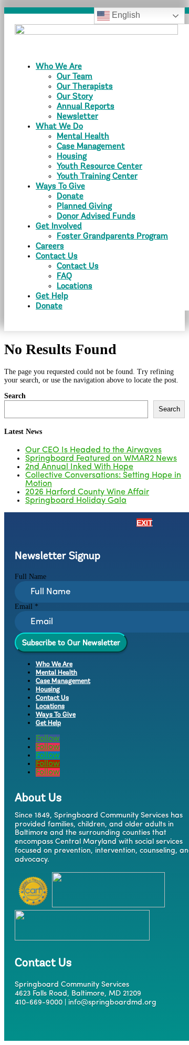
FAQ (64, 276)
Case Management (91, 146)
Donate (70, 196)
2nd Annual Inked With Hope (79, 467)
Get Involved (59, 226)
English (125, 15)
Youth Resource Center (99, 166)
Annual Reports (85, 106)
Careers (50, 246)
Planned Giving (84, 206)
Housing (72, 156)
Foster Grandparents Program (112, 236)
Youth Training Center (97, 176)
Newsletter (77, 116)
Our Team (74, 76)
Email (26, 607)
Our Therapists (85, 86)
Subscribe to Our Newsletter (71, 642)
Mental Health (83, 136)
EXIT (144, 522)
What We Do (59, 126)
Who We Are (59, 66)
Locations (74, 286)
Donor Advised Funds (96, 216)
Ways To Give (60, 186)
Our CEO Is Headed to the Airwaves (93, 450)
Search (15, 396)
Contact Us (57, 256)
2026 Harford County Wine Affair (87, 492)
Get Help (52, 296)
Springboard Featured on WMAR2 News (101, 458)
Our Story (75, 96)
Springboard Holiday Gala (76, 500)
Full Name (30, 577)
